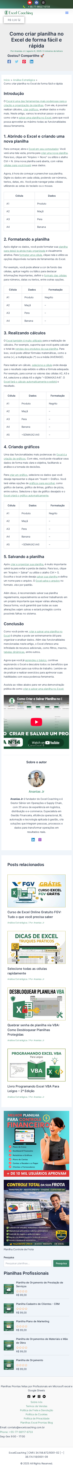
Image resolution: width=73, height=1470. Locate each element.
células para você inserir (17, 165)
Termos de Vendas (36, 1406)
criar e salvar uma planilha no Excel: (43, 688)
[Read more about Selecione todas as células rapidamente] (36, 947)
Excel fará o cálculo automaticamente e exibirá (30, 381)
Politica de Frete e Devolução (36, 1410)
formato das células (55, 275)
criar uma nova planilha (54, 153)
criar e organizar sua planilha (27, 564)
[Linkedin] (31, 61)
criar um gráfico (18, 474)
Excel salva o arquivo (48, 580)
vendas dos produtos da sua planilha (36, 348)
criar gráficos (30, 109)
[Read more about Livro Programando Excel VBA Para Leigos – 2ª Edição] (36, 1064)
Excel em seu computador (43, 148)
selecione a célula (42, 365)
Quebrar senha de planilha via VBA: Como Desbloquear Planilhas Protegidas (33, 1029)
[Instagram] (40, 839)
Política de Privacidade (36, 1418)
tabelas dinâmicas (14, 652)
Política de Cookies (37, 1414)
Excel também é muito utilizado (24, 340)
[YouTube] (44, 1396)
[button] (66, 12)
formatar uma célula (30, 255)
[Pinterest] (24, 61)
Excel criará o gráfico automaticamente (26, 495)
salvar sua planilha (47, 576)
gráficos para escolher (42, 483)
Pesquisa (9, 1257)
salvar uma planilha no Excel (35, 117)
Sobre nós (36, 1402)
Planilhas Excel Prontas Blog (36, 1422)
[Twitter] (16, 61)
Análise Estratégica (17, 922)
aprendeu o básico (36, 660)
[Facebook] (9, 61)
